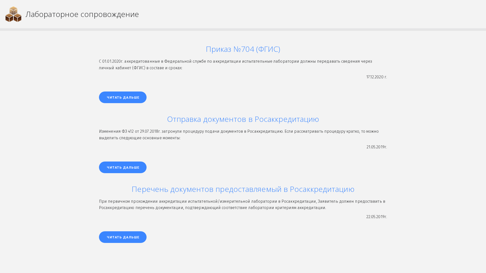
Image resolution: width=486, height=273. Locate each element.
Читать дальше (123, 97)
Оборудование (365, 12)
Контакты (443, 12)
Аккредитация (276, 12)
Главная (240, 12)
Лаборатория (408, 12)
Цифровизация (320, 12)
